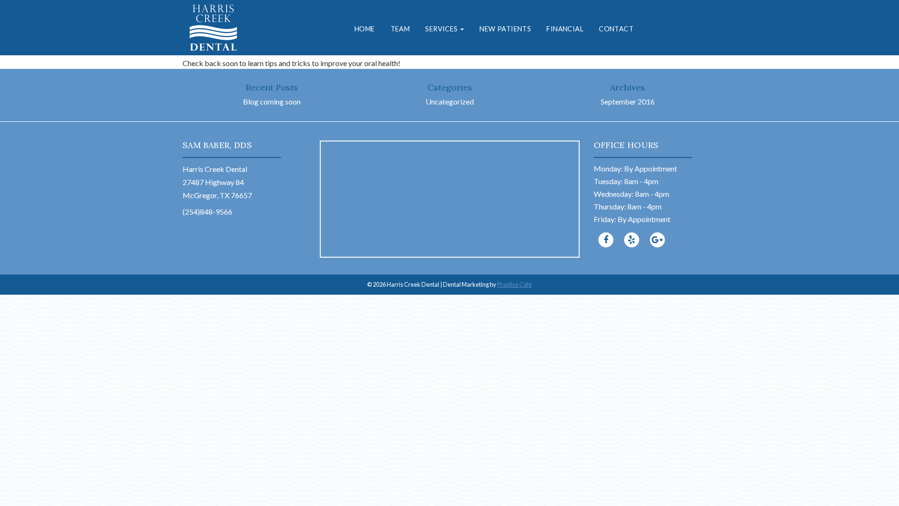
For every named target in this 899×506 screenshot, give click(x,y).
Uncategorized (450, 101)
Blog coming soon (272, 101)
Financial (564, 29)
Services (442, 29)
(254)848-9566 (207, 211)
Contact (616, 29)
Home (364, 29)
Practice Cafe (514, 284)
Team (400, 29)
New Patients (505, 29)
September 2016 (628, 101)
